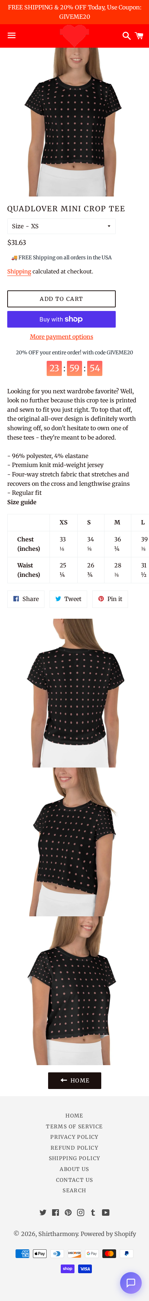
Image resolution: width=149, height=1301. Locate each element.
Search (74, 1190)
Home (74, 1115)
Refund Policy (74, 1148)
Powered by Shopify (108, 1233)
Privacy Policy (74, 1137)
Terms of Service (74, 1126)
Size (18, 226)
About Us (74, 1169)
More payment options (61, 336)
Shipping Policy (75, 1158)
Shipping (19, 271)
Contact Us (74, 1180)
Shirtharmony (58, 1233)
